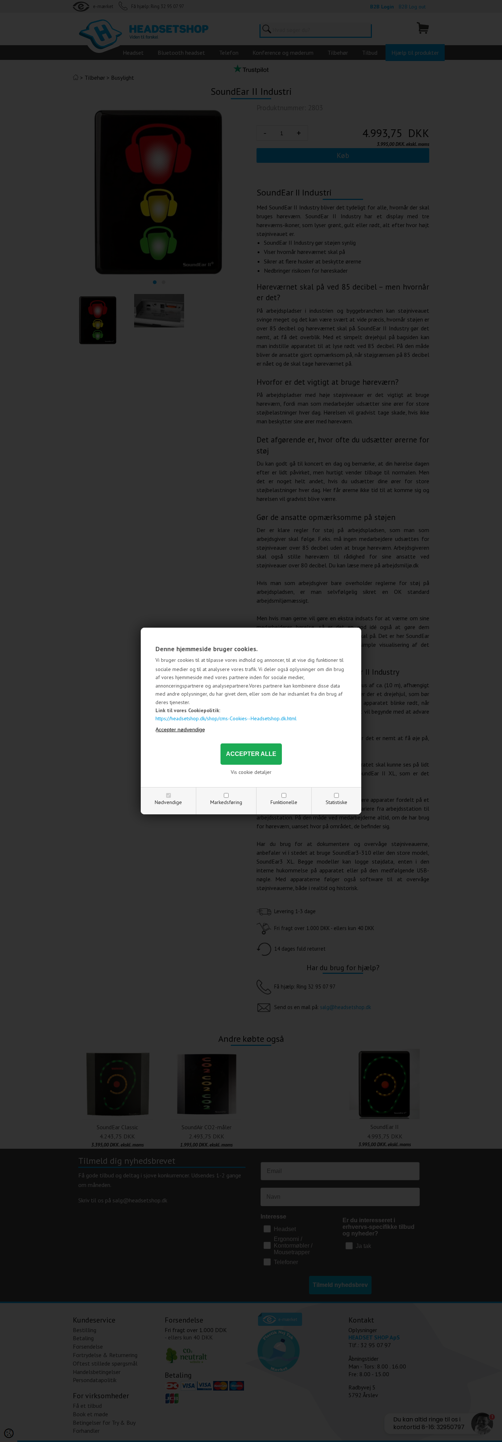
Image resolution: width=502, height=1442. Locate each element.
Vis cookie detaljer (251, 772)
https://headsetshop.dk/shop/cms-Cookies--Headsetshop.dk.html (226, 718)
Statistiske (336, 802)
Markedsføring (226, 802)
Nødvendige (168, 802)
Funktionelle (283, 802)
